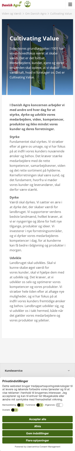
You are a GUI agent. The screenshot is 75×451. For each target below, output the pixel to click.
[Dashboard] (16, 4)
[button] (37, 370)
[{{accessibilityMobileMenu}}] (70, 4)
